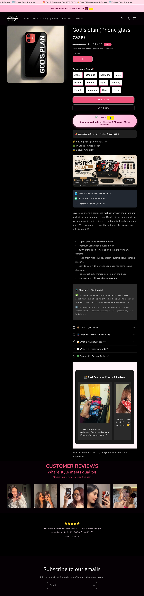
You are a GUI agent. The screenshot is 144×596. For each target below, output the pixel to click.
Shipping (90, 49)
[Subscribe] (94, 585)
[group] (19, 496)
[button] (36, 19)
